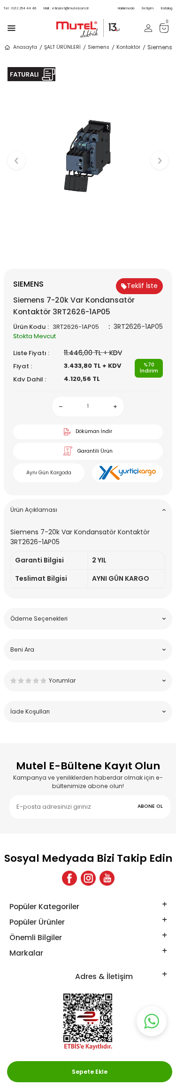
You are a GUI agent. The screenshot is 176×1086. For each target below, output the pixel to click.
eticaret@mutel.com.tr (66, 8)
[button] (88, 253)
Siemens (98, 47)
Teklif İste (142, 285)
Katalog (166, 8)
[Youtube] (107, 878)
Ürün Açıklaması (33, 510)
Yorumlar (62, 680)
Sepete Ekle (89, 1072)
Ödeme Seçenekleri (39, 619)
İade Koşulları (30, 711)
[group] (88, 156)
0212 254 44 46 (20, 8)
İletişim (147, 8)
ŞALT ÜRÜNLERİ (62, 47)
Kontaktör (128, 47)
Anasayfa (25, 47)
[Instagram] (88, 878)
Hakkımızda (126, 8)
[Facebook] (69, 878)
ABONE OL (150, 806)
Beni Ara (22, 649)
